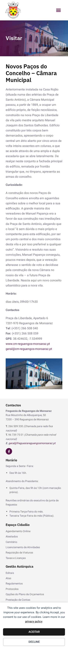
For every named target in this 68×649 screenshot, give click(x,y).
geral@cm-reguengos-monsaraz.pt (29, 349)
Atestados (12, 537)
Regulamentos (14, 584)
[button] (59, 10)
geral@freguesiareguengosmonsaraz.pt (32, 443)
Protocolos (12, 589)
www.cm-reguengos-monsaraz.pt (28, 344)
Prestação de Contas (18, 600)
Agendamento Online (18, 531)
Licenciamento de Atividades (23, 547)
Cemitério (11, 542)
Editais (10, 573)
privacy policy (33, 621)
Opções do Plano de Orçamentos (25, 594)
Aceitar (34, 632)
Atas (8, 578)
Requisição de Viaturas (19, 553)
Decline (34, 642)
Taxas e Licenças (16, 558)
